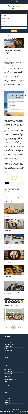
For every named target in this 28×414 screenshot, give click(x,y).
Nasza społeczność (8, 350)
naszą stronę (15, 167)
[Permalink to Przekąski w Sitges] (14, 274)
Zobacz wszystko (14, 179)
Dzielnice (6, 340)
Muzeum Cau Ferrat (8, 245)
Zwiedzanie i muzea (8, 373)
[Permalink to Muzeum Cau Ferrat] (14, 244)
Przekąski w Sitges (8, 276)
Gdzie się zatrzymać (8, 342)
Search (14, 30)
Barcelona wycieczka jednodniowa (11, 379)
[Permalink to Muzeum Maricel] (14, 228)
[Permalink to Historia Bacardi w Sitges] (14, 259)
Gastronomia (7, 360)
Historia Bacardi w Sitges (10, 261)
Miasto (5, 348)
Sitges (7, 60)
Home (7, 35)
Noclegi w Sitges (14, 176)
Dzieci (5, 381)
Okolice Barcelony (8, 371)
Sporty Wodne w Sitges (12, 195)
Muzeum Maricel (8, 230)
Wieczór (6, 390)
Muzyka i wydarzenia (8, 369)
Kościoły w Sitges (8, 215)
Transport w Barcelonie (9, 354)
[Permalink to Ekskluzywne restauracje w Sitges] (14, 290)
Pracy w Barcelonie (8, 352)
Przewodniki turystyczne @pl (13, 189)
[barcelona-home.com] (14, 7)
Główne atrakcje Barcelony (9, 344)
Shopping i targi (7, 385)
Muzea (5, 367)
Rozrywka (7, 191)
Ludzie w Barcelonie (8, 346)
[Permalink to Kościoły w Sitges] (14, 213)
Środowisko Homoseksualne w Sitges (13, 197)
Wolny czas (11, 35)
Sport (5, 387)
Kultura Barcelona (8, 362)
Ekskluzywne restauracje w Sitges (12, 292)
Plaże (15, 35)
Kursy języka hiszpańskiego (9, 365)
